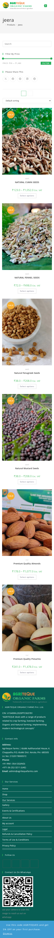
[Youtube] (34, 864)
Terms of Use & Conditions (15, 839)
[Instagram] (25, 864)
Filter (45, 63)
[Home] (3, 24)
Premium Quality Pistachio (27, 658)
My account (8, 823)
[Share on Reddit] (35, 79)
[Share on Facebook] (13, 79)
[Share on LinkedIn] (27, 79)
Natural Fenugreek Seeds (27, 373)
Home (5, 788)
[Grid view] (23, 93)
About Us (6, 817)
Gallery (5, 805)
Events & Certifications (13, 810)
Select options (27, 195)
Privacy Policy (9, 845)
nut (27, 559)
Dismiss (7, 933)
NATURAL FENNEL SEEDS (27, 277)
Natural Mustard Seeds (27, 468)
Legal (5, 829)
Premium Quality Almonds (27, 563)
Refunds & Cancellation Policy (17, 834)
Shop (4, 794)
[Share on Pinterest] (20, 79)
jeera (20, 24)
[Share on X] (6, 79)
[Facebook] (16, 864)
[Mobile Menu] (49, 5)
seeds (27, 178)
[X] (7, 864)
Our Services (8, 800)
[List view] (30, 93)
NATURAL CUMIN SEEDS (27, 182)
